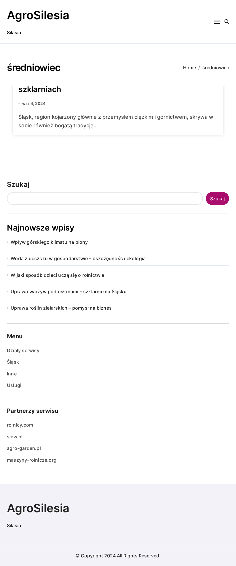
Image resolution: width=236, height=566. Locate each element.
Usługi (14, 385)
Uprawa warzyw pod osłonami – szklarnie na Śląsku (69, 291)
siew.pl (14, 437)
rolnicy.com (20, 425)
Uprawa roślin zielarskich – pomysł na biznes (61, 308)
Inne (12, 374)
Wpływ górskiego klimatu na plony (49, 242)
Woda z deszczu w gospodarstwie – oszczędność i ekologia (78, 258)
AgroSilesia (38, 15)
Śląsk (13, 362)
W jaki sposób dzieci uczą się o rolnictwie (57, 275)
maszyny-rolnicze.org (31, 460)
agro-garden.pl (24, 448)
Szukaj (18, 184)
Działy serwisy (23, 350)
